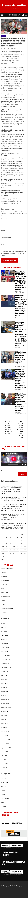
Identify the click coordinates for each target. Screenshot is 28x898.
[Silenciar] (22, 465)
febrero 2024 (5, 731)
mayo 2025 (4, 683)
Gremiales (4, 584)
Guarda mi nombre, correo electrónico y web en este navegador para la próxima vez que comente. (13, 253)
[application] (14, 459)
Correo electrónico (6, 237)
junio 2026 (4, 631)
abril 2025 (4, 687)
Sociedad (3, 612)
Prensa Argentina (14, 5)
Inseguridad (4, 592)
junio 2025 (4, 679)
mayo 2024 (4, 723)
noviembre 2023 (5, 740)
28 (17, 553)
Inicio (2, 588)
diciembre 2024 (5, 699)
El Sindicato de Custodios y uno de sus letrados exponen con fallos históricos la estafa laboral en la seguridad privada (21, 402)
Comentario (4, 219)
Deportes (3, 572)
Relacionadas (5, 798)
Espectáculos (5, 580)
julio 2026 (4, 627)
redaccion (3, 48)
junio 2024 (4, 719)
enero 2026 (4, 651)
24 (3, 553)
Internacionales (5, 596)
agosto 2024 (4, 711)
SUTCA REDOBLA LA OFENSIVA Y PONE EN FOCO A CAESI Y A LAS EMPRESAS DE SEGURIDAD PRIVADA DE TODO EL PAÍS (13, 498)
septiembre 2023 (6, 748)
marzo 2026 (4, 643)
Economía (4, 576)
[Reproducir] (3, 465)
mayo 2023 (4, 764)
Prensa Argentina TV (7, 608)
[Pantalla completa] (25, 465)
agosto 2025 (4, 671)
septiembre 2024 (6, 707)
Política (3, 604)
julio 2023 (4, 756)
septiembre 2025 (6, 667)
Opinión (3, 600)
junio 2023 (4, 760)
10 (3, 546)
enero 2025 (4, 695)
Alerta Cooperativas (7, 568)
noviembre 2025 (5, 659)
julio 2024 (4, 715)
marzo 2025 (4, 691)
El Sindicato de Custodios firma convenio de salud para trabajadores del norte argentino (21, 357)
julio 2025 (4, 675)
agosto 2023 (4, 752)
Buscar (3, 471)
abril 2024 (4, 727)
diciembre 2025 (5, 655)
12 (10, 546)
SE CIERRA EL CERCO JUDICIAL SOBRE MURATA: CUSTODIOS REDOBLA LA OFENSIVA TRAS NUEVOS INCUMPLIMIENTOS (12, 516)
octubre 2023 (5, 744)
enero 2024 (4, 736)
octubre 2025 (5, 663)
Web (2, 244)
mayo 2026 (4, 635)
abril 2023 (4, 768)
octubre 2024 (5, 703)
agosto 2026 (4, 623)
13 (14, 546)
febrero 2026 (5, 647)
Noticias (3, 786)
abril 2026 (4, 639)
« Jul (2, 559)
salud (2, 802)
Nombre (3, 230)
